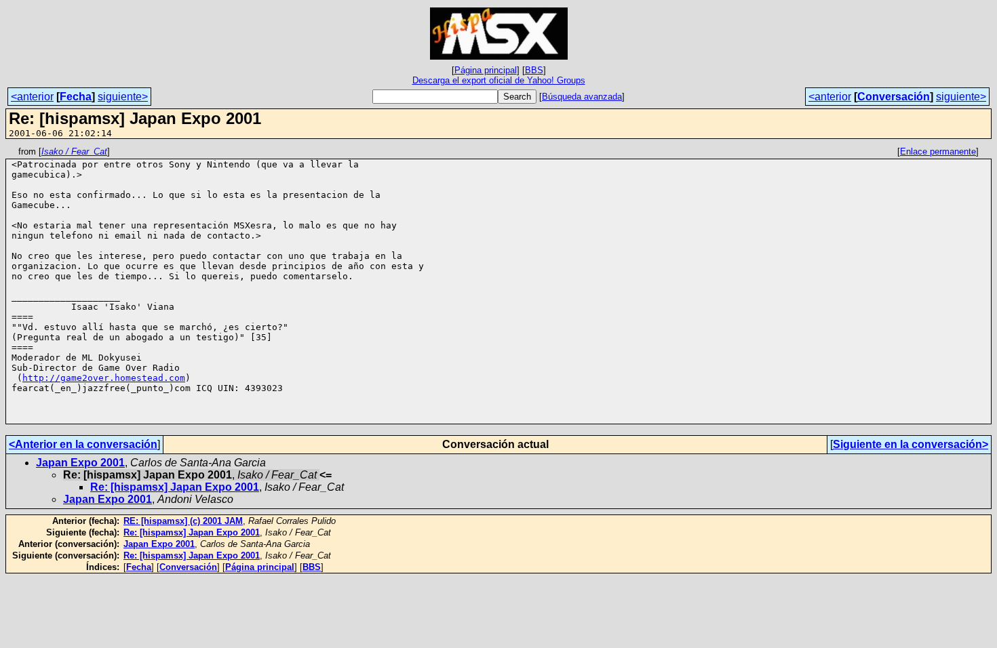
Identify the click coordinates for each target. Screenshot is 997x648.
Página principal (485, 70)
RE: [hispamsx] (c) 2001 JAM (183, 521)
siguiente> (123, 96)
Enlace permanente (938, 151)
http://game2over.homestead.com (103, 378)
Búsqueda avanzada (582, 97)
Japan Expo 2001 (80, 462)
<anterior (32, 96)
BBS (534, 70)
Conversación (893, 96)
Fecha (76, 96)
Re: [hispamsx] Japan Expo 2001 (174, 487)
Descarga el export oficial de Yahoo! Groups (498, 80)
